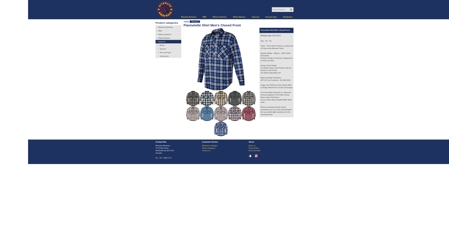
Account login (271, 17)
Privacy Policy (254, 148)
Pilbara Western (239, 17)
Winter (162, 45)
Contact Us (206, 150)
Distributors (288, 17)
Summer (163, 49)
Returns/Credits (254, 150)
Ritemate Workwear (188, 17)
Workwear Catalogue (210, 146)
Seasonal (194, 22)
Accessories (164, 56)
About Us (252, 146)
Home (186, 22)
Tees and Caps (165, 52)
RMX (204, 17)
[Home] (165, 9)
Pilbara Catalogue (208, 148)
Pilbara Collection (220, 17)
